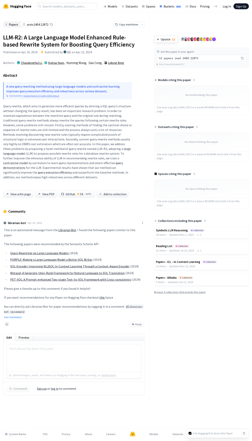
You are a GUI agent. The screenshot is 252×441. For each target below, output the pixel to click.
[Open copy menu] (142, 24)
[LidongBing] (186, 39)
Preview (24, 337)
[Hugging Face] (132, 434)
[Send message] (244, 433)
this (102, 297)
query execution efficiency (55, 172)
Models (112, 6)
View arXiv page (20, 194)
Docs (193, 6)
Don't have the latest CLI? (172, 64)
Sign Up (241, 6)
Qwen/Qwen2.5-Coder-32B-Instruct (41, 95)
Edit (9, 337)
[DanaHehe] (205, 39)
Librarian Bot (67, 230)
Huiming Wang (76, 63)
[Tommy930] (192, 39)
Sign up (42, 389)
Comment (20, 389)
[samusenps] (198, 39)
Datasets (132, 6)
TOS (45, 434)
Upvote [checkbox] (168, 39)
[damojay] (208, 39)
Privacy (66, 434)
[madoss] (211, 39)
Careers (111, 434)
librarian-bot (17, 223)
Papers (13, 24)
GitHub (78, 194)
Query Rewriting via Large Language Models (39, 253)
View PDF (48, 194)
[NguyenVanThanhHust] (214, 39)
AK (69, 52)
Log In (227, 6)
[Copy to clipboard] (51, 24)
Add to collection (115, 194)
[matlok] (182, 39)
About (88, 434)
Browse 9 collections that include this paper (180, 292)
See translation (13, 317)
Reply (138, 324)
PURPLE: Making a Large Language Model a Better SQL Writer (51, 260)
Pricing (205, 6)
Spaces (150, 6)
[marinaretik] (195, 39)
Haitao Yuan (56, 63)
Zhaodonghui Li (31, 63)
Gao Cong (95, 63)
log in (54, 389)
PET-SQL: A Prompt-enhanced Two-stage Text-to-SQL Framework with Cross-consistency (70, 279)
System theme (17, 434)
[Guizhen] (189, 39)
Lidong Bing (116, 63)
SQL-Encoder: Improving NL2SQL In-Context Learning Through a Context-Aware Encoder (70, 266)
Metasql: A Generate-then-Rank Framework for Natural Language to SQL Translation (67, 273)
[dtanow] (201, 39)
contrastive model (15, 163)
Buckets (172, 6)
